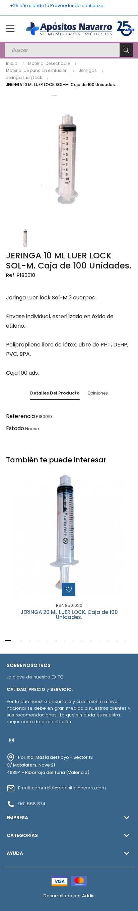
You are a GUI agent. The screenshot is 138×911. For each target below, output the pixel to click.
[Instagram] (12, 740)
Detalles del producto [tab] (55, 393)
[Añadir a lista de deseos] (68, 589)
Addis (88, 896)
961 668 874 (31, 803)
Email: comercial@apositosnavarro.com (62, 788)
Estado (15, 428)
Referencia (20, 416)
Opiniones (97, 393)
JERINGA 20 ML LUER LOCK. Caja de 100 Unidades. (69, 615)
